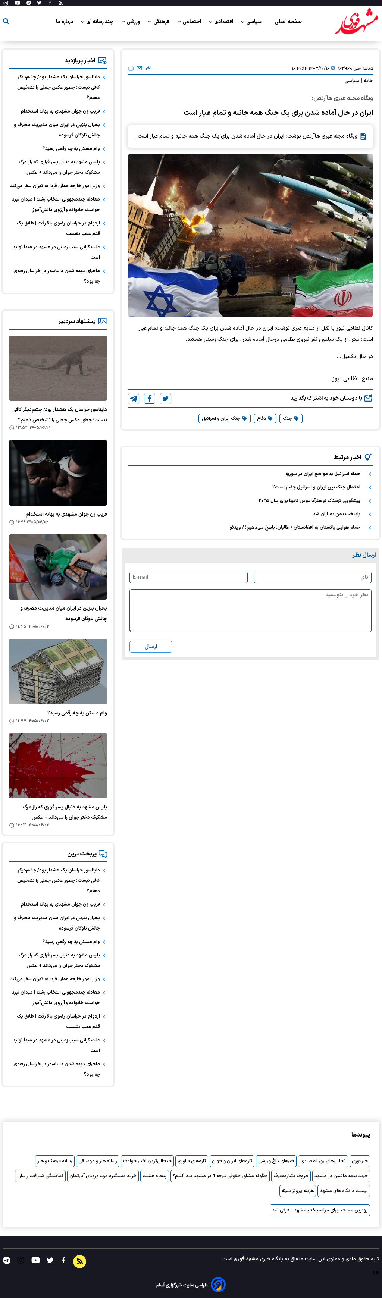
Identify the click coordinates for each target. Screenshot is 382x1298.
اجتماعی (192, 22)
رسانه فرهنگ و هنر (54, 1161)
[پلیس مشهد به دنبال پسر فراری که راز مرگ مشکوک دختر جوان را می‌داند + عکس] (58, 765)
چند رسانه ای (100, 22)
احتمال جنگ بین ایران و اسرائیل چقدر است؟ (316, 487)
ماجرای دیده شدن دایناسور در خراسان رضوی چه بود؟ (56, 276)
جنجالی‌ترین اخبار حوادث (147, 1161)
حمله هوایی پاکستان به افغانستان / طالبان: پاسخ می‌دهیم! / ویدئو (295, 527)
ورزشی (133, 22)
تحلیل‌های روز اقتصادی (323, 1161)
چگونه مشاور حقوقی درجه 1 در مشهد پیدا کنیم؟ (220, 1176)
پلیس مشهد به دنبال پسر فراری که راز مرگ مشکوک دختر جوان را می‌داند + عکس (59, 167)
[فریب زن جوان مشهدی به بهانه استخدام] (58, 472)
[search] (6, 22)
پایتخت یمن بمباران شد (336, 514)
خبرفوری (360, 1161)
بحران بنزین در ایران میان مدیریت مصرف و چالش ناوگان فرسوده (57, 130)
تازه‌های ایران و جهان (232, 1161)
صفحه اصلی (288, 22)
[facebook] (149, 398)
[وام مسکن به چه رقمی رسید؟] (58, 671)
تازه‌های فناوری (192, 1161)
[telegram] (133, 398)
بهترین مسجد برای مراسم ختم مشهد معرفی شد (320, 1210)
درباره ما (65, 22)
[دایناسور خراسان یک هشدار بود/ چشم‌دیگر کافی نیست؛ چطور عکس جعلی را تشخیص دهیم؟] (58, 368)
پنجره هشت (155, 1176)
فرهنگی (161, 22)
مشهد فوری (245, 1259)
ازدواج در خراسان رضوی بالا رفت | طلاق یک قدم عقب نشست (58, 228)
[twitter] (165, 398)
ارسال (151, 647)
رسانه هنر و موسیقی (97, 1161)
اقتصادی (224, 22)
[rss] (61, 3)
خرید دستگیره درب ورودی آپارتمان (103, 1176)
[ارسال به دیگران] (139, 68)
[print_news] (131, 69)
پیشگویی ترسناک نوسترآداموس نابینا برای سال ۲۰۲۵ (309, 500)
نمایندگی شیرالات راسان (40, 1176)
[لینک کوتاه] (148, 68)
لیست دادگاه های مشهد (344, 1191)
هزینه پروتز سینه (298, 1191)
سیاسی (254, 22)
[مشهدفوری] (356, 21)
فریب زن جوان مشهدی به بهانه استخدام (60, 111)
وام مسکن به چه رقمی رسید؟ (71, 148)
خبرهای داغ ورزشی (276, 1161)
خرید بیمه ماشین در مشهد (341, 1176)
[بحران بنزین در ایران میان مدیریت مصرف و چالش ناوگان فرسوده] (58, 567)
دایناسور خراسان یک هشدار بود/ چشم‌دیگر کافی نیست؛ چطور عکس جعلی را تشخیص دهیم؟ (58, 87)
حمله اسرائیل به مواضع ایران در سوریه (322, 474)
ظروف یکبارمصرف (291, 1176)
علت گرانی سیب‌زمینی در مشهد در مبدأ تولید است (56, 252)
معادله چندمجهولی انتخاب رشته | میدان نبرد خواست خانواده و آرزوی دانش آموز (56, 204)
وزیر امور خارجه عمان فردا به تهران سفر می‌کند (55, 186)
